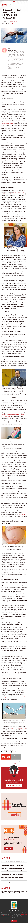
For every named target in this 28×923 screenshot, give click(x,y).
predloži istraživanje (14, 785)
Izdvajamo (10, 761)
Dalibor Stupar (12, 50)
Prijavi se (8, 848)
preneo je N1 (21, 514)
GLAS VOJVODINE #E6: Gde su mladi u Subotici (12, 861)
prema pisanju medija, (10, 687)
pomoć (17, 761)
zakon (14, 763)
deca (14, 761)
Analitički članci (13, 21)
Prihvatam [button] (14, 920)
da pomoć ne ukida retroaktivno (18, 728)
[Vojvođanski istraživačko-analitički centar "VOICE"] (4, 5)
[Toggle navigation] (14, 1)
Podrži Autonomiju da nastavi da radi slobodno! (13, 882)
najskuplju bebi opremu (7, 123)
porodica (22, 761)
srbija (26, 761)
